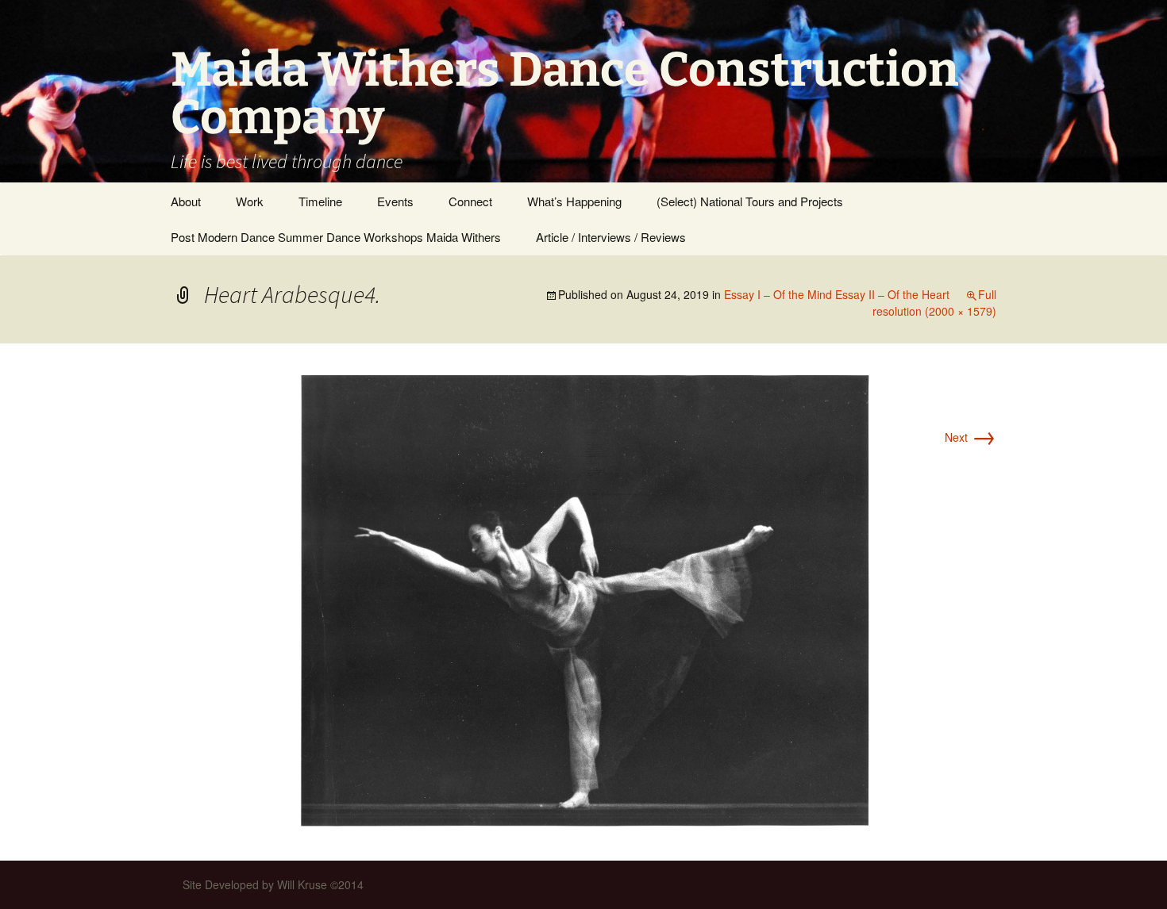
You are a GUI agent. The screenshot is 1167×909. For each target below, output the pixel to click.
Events (395, 201)
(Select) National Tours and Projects (750, 201)
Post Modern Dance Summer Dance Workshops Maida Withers (336, 236)
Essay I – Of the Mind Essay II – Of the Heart (836, 294)
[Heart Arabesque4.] (583, 600)
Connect (470, 201)
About (186, 201)
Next (970, 437)
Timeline (320, 201)
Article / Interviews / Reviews (611, 236)
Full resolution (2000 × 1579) (934, 302)
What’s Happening (574, 201)
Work (250, 201)
